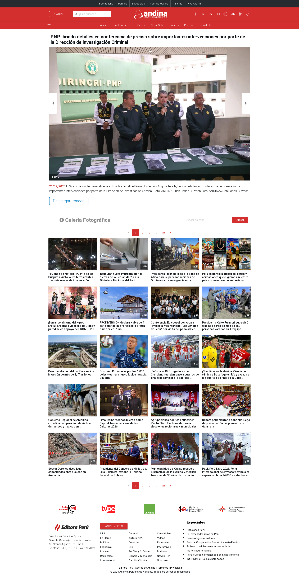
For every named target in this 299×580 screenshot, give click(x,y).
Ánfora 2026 (136, 538)
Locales (104, 551)
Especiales (138, 3)
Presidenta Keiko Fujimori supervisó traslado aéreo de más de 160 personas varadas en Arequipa (225, 326)
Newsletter (206, 25)
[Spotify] (240, 14)
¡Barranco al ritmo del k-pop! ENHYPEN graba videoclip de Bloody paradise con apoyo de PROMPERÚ (71, 326)
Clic (131, 547)
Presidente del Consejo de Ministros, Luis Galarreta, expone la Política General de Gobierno (123, 472)
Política (104, 542)
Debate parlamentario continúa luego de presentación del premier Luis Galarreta (226, 423)
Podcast (189, 25)
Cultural (133, 533)
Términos (162, 567)
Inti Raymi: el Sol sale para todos (205, 558)
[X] (202, 14)
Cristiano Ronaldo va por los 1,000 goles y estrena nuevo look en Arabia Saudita (123, 374)
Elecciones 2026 (196, 529)
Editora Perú (126, 567)
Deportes (134, 542)
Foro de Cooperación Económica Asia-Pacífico (214, 542)
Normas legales (159, 3)
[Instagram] (225, 14)
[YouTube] (217, 14)
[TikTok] (247, 14)
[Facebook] (195, 14)
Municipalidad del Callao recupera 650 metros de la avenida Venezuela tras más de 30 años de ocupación (174, 472)
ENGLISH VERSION (114, 526)
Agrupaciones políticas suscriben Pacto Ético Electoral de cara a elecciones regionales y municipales (174, 423)
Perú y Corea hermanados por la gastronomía (213, 554)
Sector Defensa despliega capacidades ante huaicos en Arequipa (67, 472)
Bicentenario (105, 3)
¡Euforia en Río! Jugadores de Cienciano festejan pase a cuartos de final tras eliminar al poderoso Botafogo (175, 376)
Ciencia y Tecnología (140, 556)
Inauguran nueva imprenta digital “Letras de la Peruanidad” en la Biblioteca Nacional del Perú (120, 277)
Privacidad (176, 567)
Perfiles (122, 3)
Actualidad (123, 25)
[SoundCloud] (232, 14)
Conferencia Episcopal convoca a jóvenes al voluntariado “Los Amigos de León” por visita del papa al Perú (174, 326)
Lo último (104, 25)
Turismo (177, 3)
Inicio (103, 533)
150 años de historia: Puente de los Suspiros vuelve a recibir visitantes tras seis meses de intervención (70, 277)
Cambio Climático (139, 560)
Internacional (107, 560)
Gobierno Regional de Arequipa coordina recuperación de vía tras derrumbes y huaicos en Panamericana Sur (70, 424)
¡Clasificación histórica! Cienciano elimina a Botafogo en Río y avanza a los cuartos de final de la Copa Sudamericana (225, 376)
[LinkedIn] (210, 14)
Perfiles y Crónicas (139, 551)
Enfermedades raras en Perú (203, 534)
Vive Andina (194, 3)
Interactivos (164, 547)
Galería (141, 25)
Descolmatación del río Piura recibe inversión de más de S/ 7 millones (71, 373)
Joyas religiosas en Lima (201, 538)
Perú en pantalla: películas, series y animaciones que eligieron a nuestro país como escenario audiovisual (225, 277)
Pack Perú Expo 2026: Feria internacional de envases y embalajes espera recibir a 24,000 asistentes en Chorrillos (226, 473)
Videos (175, 25)
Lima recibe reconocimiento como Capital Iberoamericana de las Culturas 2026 (121, 423)
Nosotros (162, 560)
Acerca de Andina (145, 567)
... (156, 232)
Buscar (240, 219)
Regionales (106, 556)
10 (163, 232)
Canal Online (158, 25)
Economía (106, 547)
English (59, 14)
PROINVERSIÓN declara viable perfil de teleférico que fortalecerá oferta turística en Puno (122, 326)
